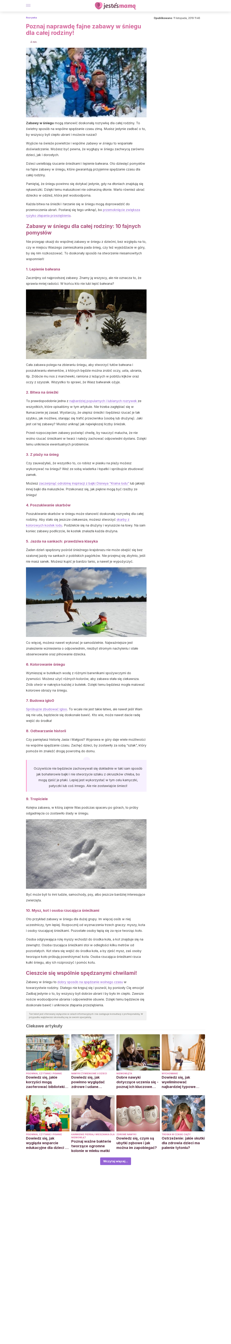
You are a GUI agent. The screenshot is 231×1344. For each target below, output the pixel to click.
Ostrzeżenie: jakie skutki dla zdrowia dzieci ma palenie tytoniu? (183, 1143)
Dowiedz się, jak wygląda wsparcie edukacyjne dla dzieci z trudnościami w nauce (46, 1143)
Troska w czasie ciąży (176, 1134)
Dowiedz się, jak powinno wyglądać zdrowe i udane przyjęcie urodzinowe (90, 1082)
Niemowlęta (124, 1073)
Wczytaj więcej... (115, 1161)
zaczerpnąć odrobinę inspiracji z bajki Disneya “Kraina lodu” (84, 483)
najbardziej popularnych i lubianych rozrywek (103, 401)
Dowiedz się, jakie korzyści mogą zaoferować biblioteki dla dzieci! (45, 1082)
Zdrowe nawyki (126, 1134)
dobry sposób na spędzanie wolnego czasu (90, 982)
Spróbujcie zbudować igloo (46, 709)
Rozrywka (31, 17)
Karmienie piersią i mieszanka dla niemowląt (93, 1136)
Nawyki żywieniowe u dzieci (89, 1073)
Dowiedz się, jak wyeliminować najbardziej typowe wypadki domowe (179, 1082)
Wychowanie (170, 1073)
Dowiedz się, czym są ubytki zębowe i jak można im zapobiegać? (136, 1143)
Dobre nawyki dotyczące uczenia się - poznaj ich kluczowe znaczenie (137, 1082)
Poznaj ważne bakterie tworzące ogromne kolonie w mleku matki (91, 1146)
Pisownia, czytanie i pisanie (44, 1073)
